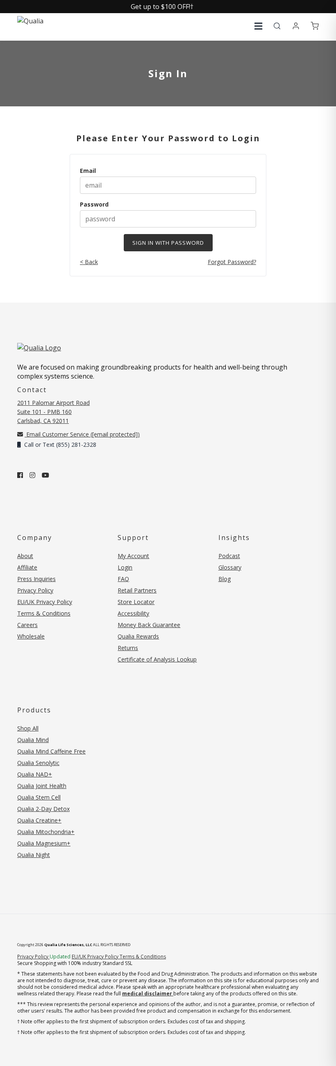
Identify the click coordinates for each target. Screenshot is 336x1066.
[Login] (296, 26)
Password (94, 204)
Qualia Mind (33, 740)
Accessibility (133, 613)
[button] (258, 26)
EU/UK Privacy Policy (44, 602)
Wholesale (31, 636)
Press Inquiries (36, 579)
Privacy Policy (35, 590)
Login (125, 567)
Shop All (28, 728)
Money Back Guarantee (149, 625)
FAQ (123, 579)
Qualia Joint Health (41, 786)
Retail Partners (137, 590)
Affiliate (27, 567)
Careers (27, 625)
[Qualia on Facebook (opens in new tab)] (20, 475)
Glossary (229, 567)
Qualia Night (33, 855)
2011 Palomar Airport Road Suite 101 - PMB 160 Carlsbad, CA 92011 (53, 412)
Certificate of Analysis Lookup (157, 659)
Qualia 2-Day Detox (43, 809)
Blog (224, 579)
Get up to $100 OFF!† (162, 6)
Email (88, 171)
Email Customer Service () (82, 434)
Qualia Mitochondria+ (46, 832)
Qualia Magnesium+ (43, 843)
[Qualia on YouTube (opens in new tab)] (45, 475)
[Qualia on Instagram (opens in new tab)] (32, 475)
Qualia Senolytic (38, 763)
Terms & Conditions (43, 613)
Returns (128, 648)
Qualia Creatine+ (39, 820)
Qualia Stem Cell (39, 797)
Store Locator (136, 602)
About (25, 556)
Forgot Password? (232, 262)
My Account (133, 556)
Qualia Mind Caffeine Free (51, 751)
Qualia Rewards (138, 636)
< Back (89, 262)
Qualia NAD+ (34, 774)
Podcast (229, 556)
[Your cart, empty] (315, 26)
